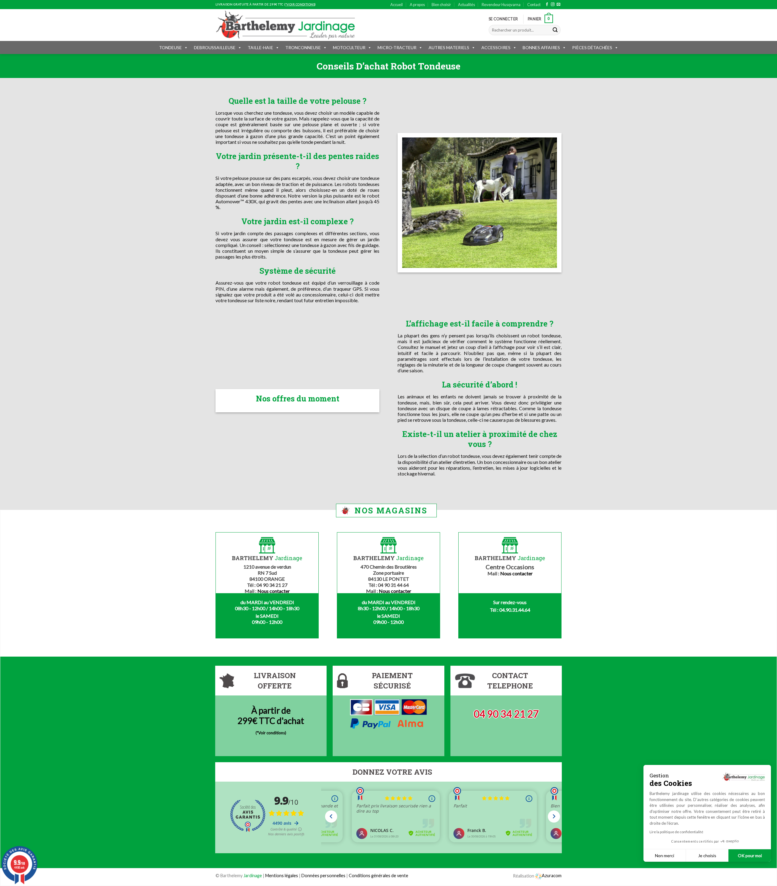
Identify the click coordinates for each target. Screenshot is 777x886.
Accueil (396, 4)
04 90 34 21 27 (506, 714)
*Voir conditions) (271, 732)
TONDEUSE (170, 47)
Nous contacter (273, 591)
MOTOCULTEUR (349, 47)
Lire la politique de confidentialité (676, 832)
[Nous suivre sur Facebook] (547, 4)
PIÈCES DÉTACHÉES (592, 47)
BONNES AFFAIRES (541, 47)
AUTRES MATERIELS (449, 47)
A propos (417, 4)
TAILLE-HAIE (260, 47)
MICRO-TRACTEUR (397, 47)
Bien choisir (441, 4)
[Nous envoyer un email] (558, 4)
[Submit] (555, 30)
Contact (534, 4)
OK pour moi (750, 855)
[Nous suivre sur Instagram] (553, 4)
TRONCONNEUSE (303, 47)
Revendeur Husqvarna (501, 4)
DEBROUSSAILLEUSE (215, 47)
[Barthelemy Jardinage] (285, 25)
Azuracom (552, 875)
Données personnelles (323, 875)
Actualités (466, 4)
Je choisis (707, 855)
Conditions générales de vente (378, 875)
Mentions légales (281, 875)
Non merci (664, 855)
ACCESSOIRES (496, 47)
